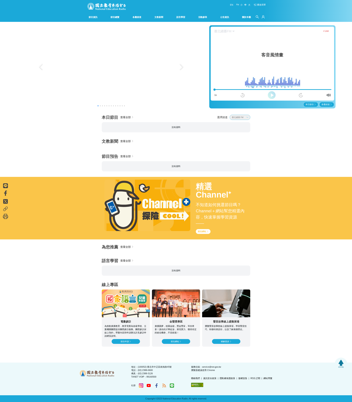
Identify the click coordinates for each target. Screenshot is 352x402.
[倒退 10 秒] (242, 95)
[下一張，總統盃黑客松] (181, 67)
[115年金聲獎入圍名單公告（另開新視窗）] (111, 66)
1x (215, 95)
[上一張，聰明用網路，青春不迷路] (41, 67)
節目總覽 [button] (115, 17)
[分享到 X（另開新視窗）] (5, 201)
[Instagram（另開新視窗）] (141, 385)
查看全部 (125, 117)
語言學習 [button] (180, 17)
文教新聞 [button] (158, 17)
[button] (98, 105)
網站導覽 (267, 378)
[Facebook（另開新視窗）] (156, 385)
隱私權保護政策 (227, 378)
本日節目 (310, 104)
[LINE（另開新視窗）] (172, 385)
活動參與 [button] (202, 17)
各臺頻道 (325, 104)
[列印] (5, 216)
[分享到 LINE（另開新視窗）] (5, 185)
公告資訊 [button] (224, 17)
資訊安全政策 (209, 378)
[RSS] (164, 385)
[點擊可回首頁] (106, 6)
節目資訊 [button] (93, 17)
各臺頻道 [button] (137, 17)
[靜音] (328, 95)
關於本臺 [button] (246, 17)
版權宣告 (242, 378)
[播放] (272, 95)
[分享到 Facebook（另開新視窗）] (5, 193)
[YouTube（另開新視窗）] (149, 385)
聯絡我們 (195, 378)
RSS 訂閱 (255, 378)
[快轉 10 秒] (301, 95)
